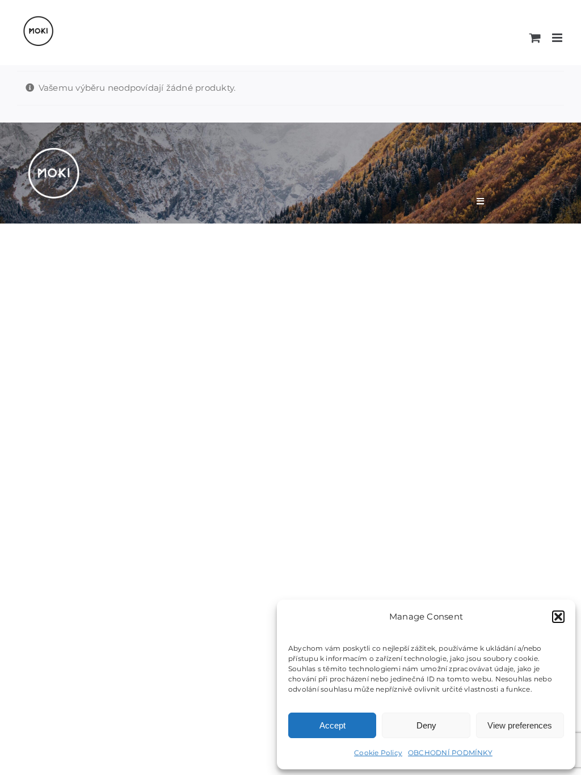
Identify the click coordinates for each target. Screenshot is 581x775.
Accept (332, 725)
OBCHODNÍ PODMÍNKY (450, 752)
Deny (426, 725)
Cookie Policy (378, 752)
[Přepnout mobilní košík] (535, 38)
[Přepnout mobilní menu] (558, 38)
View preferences (519, 725)
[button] (558, 616)
